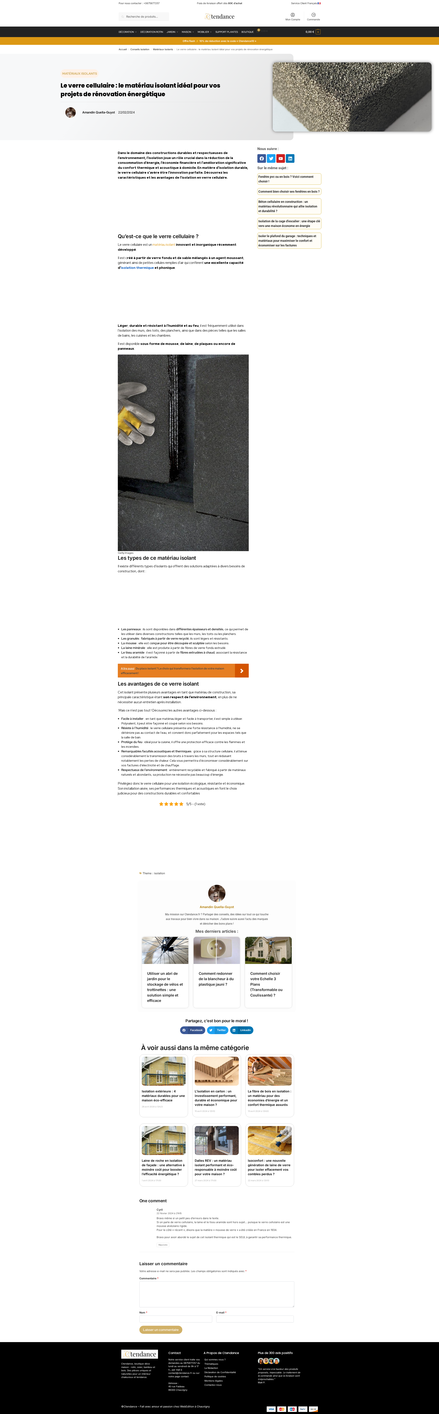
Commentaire (149, 1278)
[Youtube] (280, 158)
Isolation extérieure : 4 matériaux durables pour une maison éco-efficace (163, 1095)
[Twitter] (271, 158)
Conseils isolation (139, 49)
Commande (313, 19)
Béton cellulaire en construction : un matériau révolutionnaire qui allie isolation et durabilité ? (287, 206)
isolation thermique (137, 268)
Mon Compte (292, 19)
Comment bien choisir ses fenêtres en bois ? (289, 191)
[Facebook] (261, 158)
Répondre (163, 1245)
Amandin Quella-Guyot (217, 907)
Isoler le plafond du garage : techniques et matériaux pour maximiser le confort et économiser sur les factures (287, 240)
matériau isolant (164, 244)
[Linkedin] (290, 158)
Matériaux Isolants (163, 49)
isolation (159, 873)
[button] (313, 32)
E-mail (221, 1312)
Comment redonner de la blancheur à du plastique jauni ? (216, 979)
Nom (143, 1312)
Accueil (123, 49)
